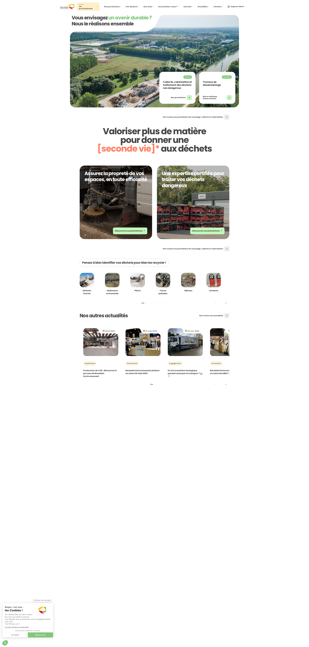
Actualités (202, 6)
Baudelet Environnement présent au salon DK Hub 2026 (143, 372)
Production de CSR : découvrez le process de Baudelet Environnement (100, 373)
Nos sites (148, 6)
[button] (226, 305)
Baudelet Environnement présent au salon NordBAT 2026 (227, 372)
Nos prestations (178, 97)
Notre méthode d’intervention (210, 97)
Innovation (216, 363)
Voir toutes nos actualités (211, 315)
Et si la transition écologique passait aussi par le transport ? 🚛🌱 (185, 373)
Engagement (175, 363)
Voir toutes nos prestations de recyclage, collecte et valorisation (193, 117)
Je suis (81, 4)
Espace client (237, 6)
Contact (218, 6)
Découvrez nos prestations (128, 230)
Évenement (132, 363)
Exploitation (90, 363)
